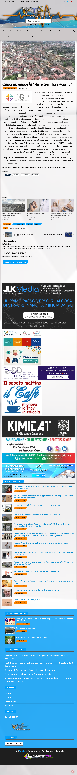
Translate (45, 24)
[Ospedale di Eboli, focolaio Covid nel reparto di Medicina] (7, 508)
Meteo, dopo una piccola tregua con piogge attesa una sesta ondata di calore (44, 582)
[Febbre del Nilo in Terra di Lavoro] (7, 602)
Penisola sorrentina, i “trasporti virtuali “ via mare (23, 235)
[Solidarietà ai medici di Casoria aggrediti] (38, 205)
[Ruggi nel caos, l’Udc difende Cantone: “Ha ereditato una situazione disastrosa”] (7, 555)
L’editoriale (52, 31)
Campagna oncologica (25, 628)
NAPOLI (29, 224)
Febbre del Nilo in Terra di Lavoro (28, 599)
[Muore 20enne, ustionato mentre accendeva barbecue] (13, 205)
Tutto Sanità (23, 751)
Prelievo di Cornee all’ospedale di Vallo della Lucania (37, 514)
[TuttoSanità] (3, 31)
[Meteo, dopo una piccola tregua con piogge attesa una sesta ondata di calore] (7, 583)
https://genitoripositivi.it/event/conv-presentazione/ (49, 167)
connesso (13, 256)
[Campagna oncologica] (10, 630)
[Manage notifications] (72, 771)
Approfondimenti (28, 37)
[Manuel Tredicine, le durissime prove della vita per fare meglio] (7, 545)
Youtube (71, 1)
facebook (64, 1)
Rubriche (20, 31)
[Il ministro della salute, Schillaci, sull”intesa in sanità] (7, 593)
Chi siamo (6, 1)
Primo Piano (41, 31)
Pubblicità (34, 1)
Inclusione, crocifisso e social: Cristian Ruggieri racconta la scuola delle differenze (43, 487)
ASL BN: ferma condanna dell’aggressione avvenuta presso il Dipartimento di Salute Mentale (44, 496)
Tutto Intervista (13, 37)
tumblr (74, 1)
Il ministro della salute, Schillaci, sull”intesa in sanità (36, 590)
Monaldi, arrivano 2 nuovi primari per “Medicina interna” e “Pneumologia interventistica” (44, 563)
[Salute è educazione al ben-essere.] (10, 640)
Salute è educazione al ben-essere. (31, 637)
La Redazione (24, 1)
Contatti (15, 1)
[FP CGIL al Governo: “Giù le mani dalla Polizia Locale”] (7, 574)
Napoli (23, 228)
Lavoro (30, 31)
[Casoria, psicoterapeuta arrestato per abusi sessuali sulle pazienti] (62, 205)
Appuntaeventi (43, 37)
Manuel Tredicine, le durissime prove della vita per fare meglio (41, 543)
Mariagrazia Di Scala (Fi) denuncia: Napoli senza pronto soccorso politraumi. (44, 619)
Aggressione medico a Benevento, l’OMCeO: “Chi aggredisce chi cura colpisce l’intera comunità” (42, 525)
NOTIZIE (37, 224)
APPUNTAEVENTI (19, 224)
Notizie (10, 31)
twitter (68, 1)
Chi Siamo (9, 693)
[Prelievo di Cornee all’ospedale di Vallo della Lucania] (7, 517)
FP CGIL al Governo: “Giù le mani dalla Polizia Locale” (37, 571)
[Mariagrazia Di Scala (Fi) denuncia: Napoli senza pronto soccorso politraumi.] (10, 621)
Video (61, 31)
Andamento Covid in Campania (54, 234)
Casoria (11, 228)
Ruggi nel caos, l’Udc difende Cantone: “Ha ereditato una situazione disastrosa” (43, 553)
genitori (17, 228)
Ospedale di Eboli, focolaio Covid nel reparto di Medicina (38, 505)
